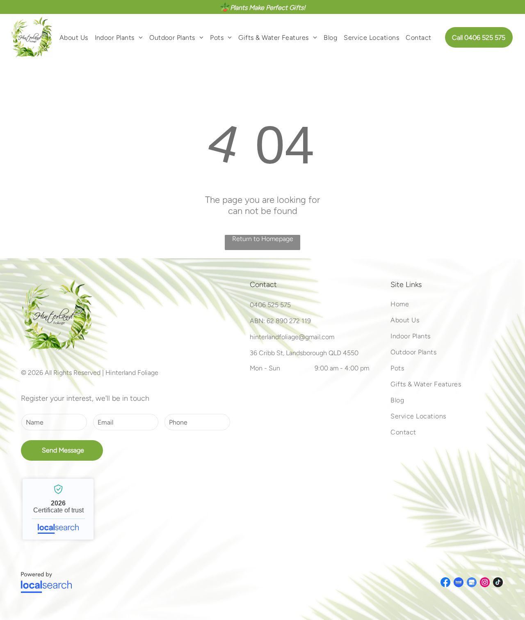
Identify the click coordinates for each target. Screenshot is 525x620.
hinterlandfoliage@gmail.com (292, 337)
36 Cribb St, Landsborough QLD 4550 (304, 353)
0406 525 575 (270, 305)
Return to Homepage (262, 239)
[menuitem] (73, 37)
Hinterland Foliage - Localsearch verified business (58, 509)
